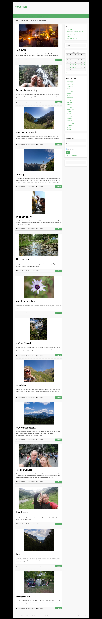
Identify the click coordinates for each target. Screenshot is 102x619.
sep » (70, 72)
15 (84, 62)
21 (81, 64)
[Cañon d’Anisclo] (38, 329)
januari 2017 (69, 100)
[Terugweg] (38, 35)
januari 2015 (69, 118)
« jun (67, 72)
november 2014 (70, 120)
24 (70, 67)
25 (73, 67)
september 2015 (70, 109)
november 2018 (70, 93)
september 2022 (70, 84)
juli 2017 (68, 99)
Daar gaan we (23, 596)
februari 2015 (69, 116)
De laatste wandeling (26, 90)
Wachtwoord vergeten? (72, 155)
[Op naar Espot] (38, 245)
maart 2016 (69, 102)
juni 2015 (69, 113)
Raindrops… (22, 511)
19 (75, 64)
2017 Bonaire (69, 29)
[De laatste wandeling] (38, 76)
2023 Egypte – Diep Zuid (72, 38)
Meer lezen (58, 60)
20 (78, 64)
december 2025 (70, 81)
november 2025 (70, 82)
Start (16, 16)
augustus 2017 (70, 97)
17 (70, 64)
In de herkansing (24, 216)
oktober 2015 (69, 107)
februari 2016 (69, 104)
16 (67, 64)
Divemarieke (32, 16)
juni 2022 (69, 90)
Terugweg (21, 49)
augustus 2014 (70, 125)
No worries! (20, 6)
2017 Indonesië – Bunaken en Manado (75, 31)
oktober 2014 (69, 122)
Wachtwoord (68, 143)
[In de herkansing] (38, 202)
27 (78, 67)
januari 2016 (69, 106)
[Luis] (38, 540)
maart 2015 (69, 115)
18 (73, 64)
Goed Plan (21, 385)
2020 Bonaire (69, 33)
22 (84, 64)
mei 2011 (69, 127)
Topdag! (20, 174)
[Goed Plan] (38, 371)
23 (67, 67)
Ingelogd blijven (71, 149)
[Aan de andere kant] (38, 287)
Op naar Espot (23, 258)
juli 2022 (68, 88)
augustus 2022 (70, 86)
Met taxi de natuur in (26, 132)
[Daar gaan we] (38, 582)
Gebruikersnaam (70, 138)
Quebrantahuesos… (26, 427)
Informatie (45, 16)
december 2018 (70, 91)
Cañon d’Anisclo (24, 343)
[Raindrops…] (38, 498)
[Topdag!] (38, 160)
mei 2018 (69, 95)
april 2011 (69, 129)
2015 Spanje (40, 60)
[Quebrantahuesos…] (38, 413)
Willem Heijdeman (21, 60)
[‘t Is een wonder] (38, 455)
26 (75, 67)
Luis (18, 554)
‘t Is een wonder (24, 469)
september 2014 (70, 123)
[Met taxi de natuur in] (38, 118)
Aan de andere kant (26, 301)
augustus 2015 (70, 111)
